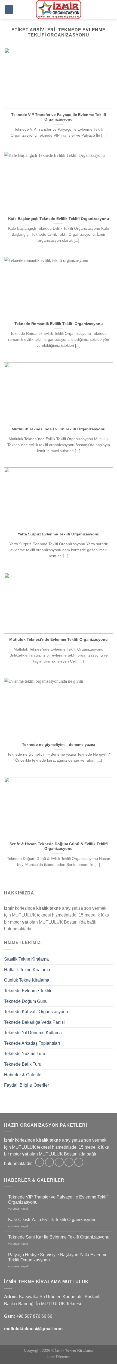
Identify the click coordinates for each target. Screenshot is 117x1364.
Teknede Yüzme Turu (24, 1053)
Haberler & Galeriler (23, 1074)
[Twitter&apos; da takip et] (59, 1162)
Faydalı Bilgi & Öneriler (26, 1085)
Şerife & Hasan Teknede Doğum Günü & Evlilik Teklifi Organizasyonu (59, 846)
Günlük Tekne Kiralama (26, 980)
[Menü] (9, 9)
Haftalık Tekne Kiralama (27, 969)
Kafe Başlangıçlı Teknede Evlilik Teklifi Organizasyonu (58, 219)
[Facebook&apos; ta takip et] (39, 1162)
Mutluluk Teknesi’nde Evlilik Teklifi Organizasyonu (59, 429)
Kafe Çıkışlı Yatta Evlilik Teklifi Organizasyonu (52, 1219)
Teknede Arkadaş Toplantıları (32, 1043)
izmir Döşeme (58, 1356)
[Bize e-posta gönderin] (68, 1162)
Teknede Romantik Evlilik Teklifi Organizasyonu (58, 324)
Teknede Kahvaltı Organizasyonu (36, 1011)
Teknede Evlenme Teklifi (27, 990)
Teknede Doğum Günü (26, 1001)
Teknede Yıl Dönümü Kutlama (33, 1032)
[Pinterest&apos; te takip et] (78, 1162)
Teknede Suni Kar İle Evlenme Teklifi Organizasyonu (58, 1237)
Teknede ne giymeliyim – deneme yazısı (58, 745)
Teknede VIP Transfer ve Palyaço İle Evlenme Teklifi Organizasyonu (58, 117)
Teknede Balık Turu (22, 1064)
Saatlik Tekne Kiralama (26, 959)
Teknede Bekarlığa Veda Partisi (34, 1022)
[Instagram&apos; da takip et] (49, 1162)
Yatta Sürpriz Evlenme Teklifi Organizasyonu (59, 534)
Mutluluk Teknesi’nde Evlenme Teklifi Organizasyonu (58, 639)
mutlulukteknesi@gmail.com (33, 1328)
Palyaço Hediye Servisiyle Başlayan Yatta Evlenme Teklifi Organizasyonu (57, 1257)
